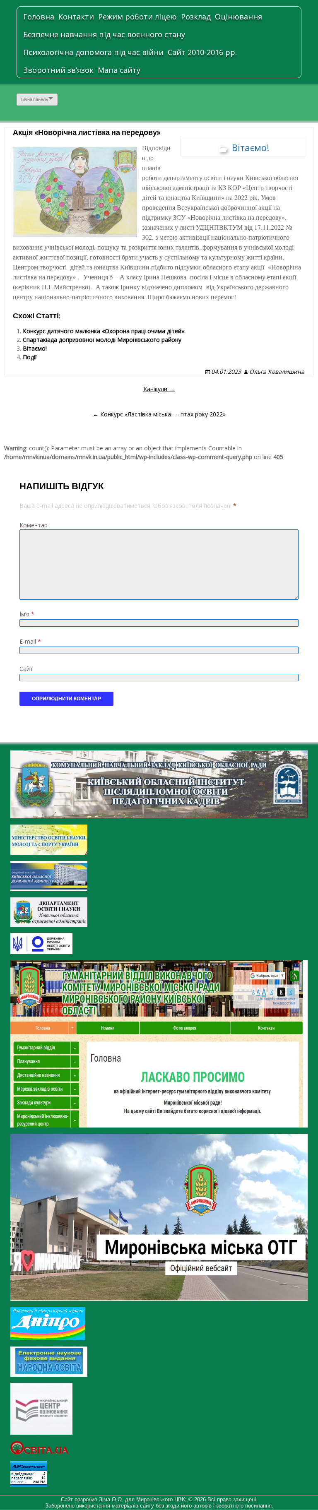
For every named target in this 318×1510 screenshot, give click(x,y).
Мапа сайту (119, 70)
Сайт (26, 669)
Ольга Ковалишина (276, 371)
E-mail (30, 641)
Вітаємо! (250, 147)
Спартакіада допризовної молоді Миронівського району (102, 340)
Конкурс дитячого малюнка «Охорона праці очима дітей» (103, 331)
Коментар (33, 525)
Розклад (196, 17)
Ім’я (26, 614)
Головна (38, 17)
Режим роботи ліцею (137, 17)
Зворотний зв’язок (58, 70)
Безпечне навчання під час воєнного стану (104, 34)
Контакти (76, 17)
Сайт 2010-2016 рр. (202, 52)
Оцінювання (238, 17)
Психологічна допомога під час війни (93, 52)
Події (30, 357)
